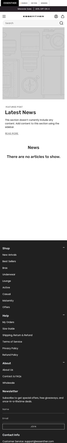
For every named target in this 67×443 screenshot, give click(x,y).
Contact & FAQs (11, 376)
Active (6, 287)
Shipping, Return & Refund (17, 335)
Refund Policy (10, 354)
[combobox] (31, 23)
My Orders (8, 322)
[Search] (61, 23)
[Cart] (63, 16)
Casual (6, 294)
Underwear (8, 274)
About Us (7, 369)
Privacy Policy (10, 348)
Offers (6, 307)
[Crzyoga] (34, 3)
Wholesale (8, 382)
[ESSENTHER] (10, 3)
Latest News (20, 112)
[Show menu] (4, 16)
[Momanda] (44, 3)
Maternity (8, 300)
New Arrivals (9, 254)
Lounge (6, 281)
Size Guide (8, 328)
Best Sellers (9, 261)
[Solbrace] (24, 3)
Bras (4, 268)
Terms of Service (12, 341)
